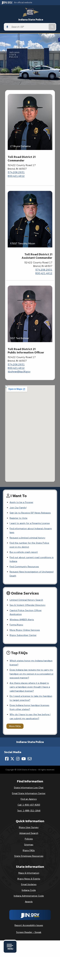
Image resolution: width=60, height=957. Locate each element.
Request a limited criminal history (27, 537)
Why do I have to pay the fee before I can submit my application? (30, 716)
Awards (29, 901)
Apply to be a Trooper (21, 502)
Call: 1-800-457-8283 (29, 804)
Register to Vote (18, 518)
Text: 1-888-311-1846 (28, 810)
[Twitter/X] (12, 759)
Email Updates (28, 884)
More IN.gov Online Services (25, 630)
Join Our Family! (18, 507)
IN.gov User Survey (29, 827)
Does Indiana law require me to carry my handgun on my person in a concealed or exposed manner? (31, 673)
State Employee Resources (28, 856)
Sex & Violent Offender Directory (27, 605)
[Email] (30, 759)
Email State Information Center (28, 793)
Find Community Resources (24, 566)
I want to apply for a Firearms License (30, 523)
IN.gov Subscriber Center (23, 635)
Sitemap (28, 844)
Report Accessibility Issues (29, 925)
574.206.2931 (16, 172)
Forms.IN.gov (16, 624)
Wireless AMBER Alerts (22, 619)
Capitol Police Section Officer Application (26, 612)
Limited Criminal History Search (26, 599)
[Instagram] (18, 759)
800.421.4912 (16, 176)
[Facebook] (6, 759)
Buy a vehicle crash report (24, 552)
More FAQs (15, 726)
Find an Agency (29, 799)
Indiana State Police (30, 19)
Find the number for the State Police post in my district (29, 544)
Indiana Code (29, 890)
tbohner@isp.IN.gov (19, 371)
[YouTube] (23, 759)
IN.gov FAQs (29, 850)
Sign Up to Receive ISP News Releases (30, 512)
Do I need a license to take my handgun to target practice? (31, 698)
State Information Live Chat (29, 787)
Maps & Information (28, 872)
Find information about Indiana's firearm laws (31, 530)
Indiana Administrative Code (29, 895)
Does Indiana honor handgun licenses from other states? (29, 707)
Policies (29, 838)
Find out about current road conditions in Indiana (32, 559)
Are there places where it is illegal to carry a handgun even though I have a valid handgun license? (30, 687)
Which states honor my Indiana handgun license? (31, 662)
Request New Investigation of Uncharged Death (31, 573)
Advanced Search (28, 833)
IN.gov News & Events (28, 878)
